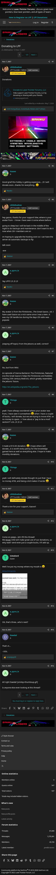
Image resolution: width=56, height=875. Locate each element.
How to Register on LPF (20, 17)
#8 (53, 394)
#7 (53, 351)
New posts (5, 809)
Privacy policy (6, 751)
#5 (53, 295)
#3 (53, 199)
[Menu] (4, 22)
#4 (53, 265)
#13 (52, 550)
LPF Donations (40, 17)
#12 (52, 521)
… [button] (22, 55)
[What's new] (52, 22)
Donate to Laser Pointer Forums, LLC (29, 89)
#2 (53, 166)
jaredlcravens (49, 847)
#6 (53, 327)
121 (27, 55)
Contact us (5, 741)
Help (3, 756)
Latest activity (6, 819)
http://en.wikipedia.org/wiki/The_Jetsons (20, 386)
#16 (52, 666)
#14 (52, 606)
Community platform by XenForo (25, 870)
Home (3, 761)
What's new (7, 803)
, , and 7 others (26, 109)
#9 (53, 429)
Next (33, 55)
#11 (52, 488)
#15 (52, 629)
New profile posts (8, 814)
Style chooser (8, 736)
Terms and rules (7, 746)
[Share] (49, 61)
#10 (52, 462)
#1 (53, 61)
